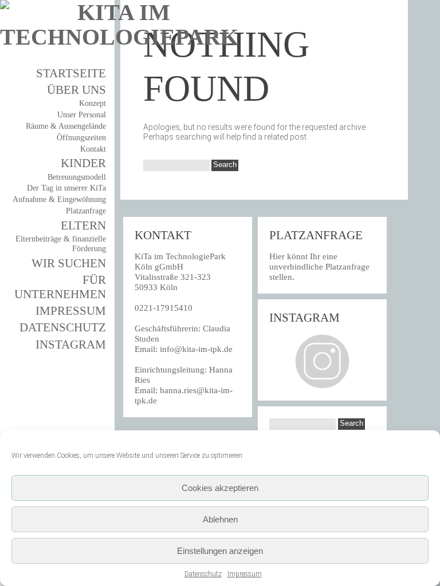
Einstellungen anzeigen (220, 551)
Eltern (83, 225)
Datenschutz (203, 574)
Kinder (83, 163)
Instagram (71, 344)
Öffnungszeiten (81, 137)
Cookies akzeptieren (220, 488)
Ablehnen (220, 519)
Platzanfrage (86, 211)
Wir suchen (69, 263)
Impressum (244, 574)
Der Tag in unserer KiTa (66, 188)
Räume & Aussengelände (66, 126)
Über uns (76, 90)
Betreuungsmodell (77, 177)
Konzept (92, 103)
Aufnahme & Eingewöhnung (59, 199)
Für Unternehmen (60, 287)
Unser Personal (81, 114)
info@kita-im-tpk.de (196, 349)
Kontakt (93, 149)
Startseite (71, 73)
